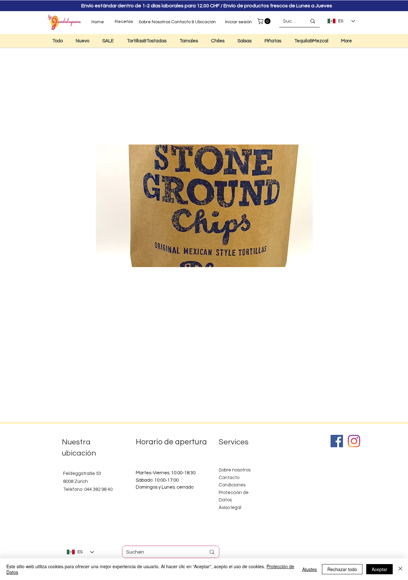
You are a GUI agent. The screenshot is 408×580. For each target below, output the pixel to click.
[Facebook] (337, 441)
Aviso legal (230, 507)
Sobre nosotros (235, 470)
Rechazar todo (342, 569)
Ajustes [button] (309, 569)
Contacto (229, 477)
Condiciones (232, 485)
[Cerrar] (400, 569)
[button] (264, 21)
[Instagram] (354, 441)
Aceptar (379, 569)
